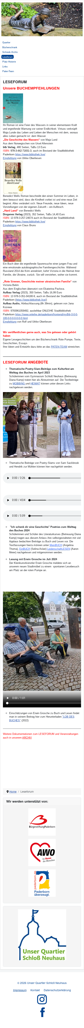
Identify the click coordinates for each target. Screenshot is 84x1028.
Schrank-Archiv (10, 51)
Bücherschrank (9, 47)
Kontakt (35, 990)
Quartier (6, 42)
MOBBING (19, 383)
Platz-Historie (9, 61)
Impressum (20, 990)
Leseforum (7, 56)
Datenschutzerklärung (57, 990)
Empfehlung (9, 158)
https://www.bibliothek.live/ (30, 154)
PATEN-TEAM (59, 346)
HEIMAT (35, 383)
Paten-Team (8, 71)
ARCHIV (27, 737)
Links (5, 66)
